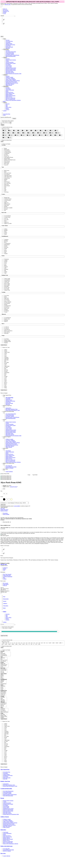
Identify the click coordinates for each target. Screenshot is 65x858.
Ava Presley (8, 398)
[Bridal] (6, 652)
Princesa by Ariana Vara (10, 459)
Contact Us (5, 567)
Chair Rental (8, 450)
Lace (5, 249)
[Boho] (4, 659)
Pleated (5, 206)
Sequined (6, 269)
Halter (5, 296)
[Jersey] (3, 689)
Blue (5, 361)
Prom (4, 596)
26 (19, 133)
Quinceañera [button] (5, 448)
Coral (5, 377)
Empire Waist (7, 318)
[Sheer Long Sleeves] (4, 712)
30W (29, 135)
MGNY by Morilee (9, 467)
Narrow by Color (6, 347)
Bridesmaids (6, 149)
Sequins (5, 253)
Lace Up (6, 218)
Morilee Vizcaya (9, 458)
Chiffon (5, 260)
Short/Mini (6, 286)
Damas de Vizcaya (9, 454)
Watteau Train (7, 290)
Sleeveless (6, 333)
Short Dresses (7, 185)
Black (5, 383)
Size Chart (3, 508)
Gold (5, 381)
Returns (4, 568)
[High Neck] (4, 699)
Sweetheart (6, 310)
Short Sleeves (7, 332)
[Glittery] (2, 674)
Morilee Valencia (9, 456)
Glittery (5, 229)
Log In (4, 13)
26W (17, 135)
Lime (5, 354)
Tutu (5, 190)
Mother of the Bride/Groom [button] (8, 463)
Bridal (5, 148)
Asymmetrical (7, 279)
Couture (7, 423)
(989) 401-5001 (4, 564)
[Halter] (4, 698)
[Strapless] (4, 717)
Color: (2, 496)
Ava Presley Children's (10, 440)
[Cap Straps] (4, 714)
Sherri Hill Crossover (10, 434)
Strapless (6, 309)
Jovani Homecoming (10, 414)
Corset (5, 201)
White (5, 387)
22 (9, 133)
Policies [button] (4, 611)
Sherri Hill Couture (9, 433)
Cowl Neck (6, 295)
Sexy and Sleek (7, 183)
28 (24, 133)
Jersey (5, 262)
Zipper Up (6, 222)
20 (4, 133)
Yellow (5, 349)
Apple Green (7, 352)
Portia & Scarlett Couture (11, 432)
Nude (5, 380)
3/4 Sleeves (6, 328)
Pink (5, 368)
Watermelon (6, 372)
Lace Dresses (7, 174)
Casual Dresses (7, 151)
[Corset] (4, 666)
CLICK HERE (17, 506)
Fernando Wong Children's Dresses (13, 442)
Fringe (5, 248)
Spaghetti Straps (7, 341)
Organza (6, 266)
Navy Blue (6, 362)
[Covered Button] (4, 669)
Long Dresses (7, 178)
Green (5, 353)
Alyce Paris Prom (9, 397)
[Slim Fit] (4, 706)
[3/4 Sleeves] (4, 709)
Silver (5, 386)
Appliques (6, 239)
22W (5, 135)
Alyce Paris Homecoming (11, 413)
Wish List (5, 8)
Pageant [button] (4, 419)
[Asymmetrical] (3, 692)
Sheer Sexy (6, 184)
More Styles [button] (5, 469)
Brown (5, 382)
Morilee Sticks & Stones (10, 457)
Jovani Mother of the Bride (11, 466)
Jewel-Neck (6, 299)
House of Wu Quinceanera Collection (13, 462)
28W (23, 135)
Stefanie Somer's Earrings (11, 421)
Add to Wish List (4, 507)
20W (58, 133)
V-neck (5, 312)
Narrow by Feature (6, 143)
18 (56, 130)
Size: (1, 491)
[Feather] (3, 688)
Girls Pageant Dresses (8, 157)
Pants (5, 180)
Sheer (5, 220)
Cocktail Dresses (7, 152)
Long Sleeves (7, 329)
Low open (6, 219)
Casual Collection (9, 471)
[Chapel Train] (3, 694)
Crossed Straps (7, 217)
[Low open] (4, 672)
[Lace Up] (4, 671)
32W (35, 135)
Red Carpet (6, 163)
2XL (10, 137)
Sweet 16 (6, 164)
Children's (5, 603)
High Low (6, 202)
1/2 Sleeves (6, 327)
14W (40, 133)
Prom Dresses (7, 161)
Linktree (4, 578)
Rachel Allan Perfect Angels (11, 443)
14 (46, 130)
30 (29, 133)
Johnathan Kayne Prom (10, 401)
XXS (41, 135)
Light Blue (6, 358)
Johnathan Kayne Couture (11, 429)
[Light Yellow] (11, 499)
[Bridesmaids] (6, 653)
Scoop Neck (6, 307)
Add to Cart (3, 504)
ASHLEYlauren (9, 399)
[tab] (33, 400)
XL (4, 137)
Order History (6, 584)
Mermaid (6, 320)
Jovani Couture (9, 428)
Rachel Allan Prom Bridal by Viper (13, 410)
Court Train (6, 282)
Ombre (5, 232)
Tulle (5, 273)
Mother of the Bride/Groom (9, 159)
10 (37, 130)
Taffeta (5, 271)
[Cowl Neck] (4, 697)
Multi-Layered (7, 204)
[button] (4, 39)
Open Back (6, 205)
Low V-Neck (7, 300)
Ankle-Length (7, 278)
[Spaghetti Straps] (4, 716)
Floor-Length (7, 283)
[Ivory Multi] (6, 499)
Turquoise (6, 357)
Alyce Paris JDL (9, 465)
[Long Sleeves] (4, 710)
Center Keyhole (7, 200)
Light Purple (6, 366)
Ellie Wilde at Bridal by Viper (11, 409)
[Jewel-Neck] (4, 700)
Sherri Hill (8, 404)
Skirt (5, 187)
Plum (5, 373)
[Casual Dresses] (6, 654)
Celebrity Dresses (7, 198)
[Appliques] (3, 680)
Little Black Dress (8, 175)
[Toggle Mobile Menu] (1, 593)
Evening (6, 154)
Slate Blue (6, 359)
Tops (5, 189)
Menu (2, 36)
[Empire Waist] (4, 704)
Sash (5, 252)
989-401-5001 (7, 4)
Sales (4, 569)
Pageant (4, 601)
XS (47, 135)
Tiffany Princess (9, 447)
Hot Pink (6, 370)
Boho (5, 171)
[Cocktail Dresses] (6, 655)
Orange (5, 376)
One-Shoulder (7, 303)
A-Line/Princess (7, 317)
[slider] (58, 631)
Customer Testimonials (7, 576)
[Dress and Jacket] (4, 660)
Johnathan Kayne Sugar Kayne (12, 444)
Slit (5, 210)
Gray (5, 385)
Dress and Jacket (7, 173)
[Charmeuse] (3, 686)
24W (11, 135)
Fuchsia (5, 371)
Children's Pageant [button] (7, 436)
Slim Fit (5, 321)
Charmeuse (6, 259)
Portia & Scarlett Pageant (11, 431)
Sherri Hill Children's (10, 446)
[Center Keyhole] (4, 665)
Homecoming (7, 158)
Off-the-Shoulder (7, 301)
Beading (6, 240)
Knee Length (7, 285)
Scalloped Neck (7, 305)
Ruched (5, 209)
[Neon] (2, 677)
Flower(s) (6, 247)
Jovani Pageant (9, 427)
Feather (5, 245)
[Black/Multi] (4, 499)
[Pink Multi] (9, 499)
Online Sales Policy (4, 509)
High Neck (6, 298)
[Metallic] (2, 675)
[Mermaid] (4, 705)
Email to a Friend (4, 510)
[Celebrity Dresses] (4, 664)
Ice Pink (6, 367)
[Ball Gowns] (4, 657)
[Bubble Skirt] (4, 663)
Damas (7, 453)
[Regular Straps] (4, 715)
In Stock (15, 486)
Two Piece (6, 192)
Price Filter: (5, 122)
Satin (5, 268)
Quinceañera (5, 605)
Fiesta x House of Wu (10, 455)
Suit (5, 188)
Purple (5, 363)
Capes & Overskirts (9, 424)
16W (46, 133)
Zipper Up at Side (7, 223)
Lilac (5, 364)
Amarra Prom (8, 408)
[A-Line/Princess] (4, 703)
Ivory (5, 378)
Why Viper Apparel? (7, 574)
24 (14, 133)
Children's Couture (9, 439)
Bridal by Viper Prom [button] (7, 405)
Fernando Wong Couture (11, 425)
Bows (5, 242)
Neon (5, 231)
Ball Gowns (6, 170)
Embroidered (7, 244)
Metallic (6, 230)
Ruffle (5, 251)
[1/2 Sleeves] (4, 708)
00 (10, 130)
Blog (4, 577)
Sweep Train (6, 287)
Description (5, 513)
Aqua (5, 356)
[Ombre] (2, 678)
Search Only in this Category (8, 120)
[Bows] (3, 682)
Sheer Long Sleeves (8, 330)
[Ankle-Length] (3, 691)
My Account (5, 10)
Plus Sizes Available (8, 207)
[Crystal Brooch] (3, 683)
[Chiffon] (3, 687)
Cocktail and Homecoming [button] (8, 411)
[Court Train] (3, 695)
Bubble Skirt (6, 197)
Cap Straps (6, 338)
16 (51, 130)
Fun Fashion (8, 426)
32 (34, 133)
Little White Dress (8, 176)
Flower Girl (6, 156)
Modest (5, 179)
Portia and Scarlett (9, 403)
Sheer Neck (6, 308)
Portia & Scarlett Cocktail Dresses (12, 417)
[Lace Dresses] (4, 661)
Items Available (6, 514)
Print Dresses (7, 181)
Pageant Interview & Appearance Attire (13, 435)
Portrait (5, 304)
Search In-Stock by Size (7, 127)
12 (41, 130)
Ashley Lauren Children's (11, 441)
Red (5, 375)
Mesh (5, 265)
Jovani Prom (8, 402)
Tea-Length (6, 288)
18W (52, 133)
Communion (6, 153)
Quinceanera (6, 162)
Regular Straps (7, 340)
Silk (5, 270)
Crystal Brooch (7, 243)
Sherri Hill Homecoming (10, 418)
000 (5, 130)
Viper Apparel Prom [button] (7, 395)
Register (4, 12)
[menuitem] (33, 9)
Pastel (5, 234)
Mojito (5, 351)
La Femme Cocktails (10, 416)
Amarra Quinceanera (10, 451)
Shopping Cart (6, 11)
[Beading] (3, 681)
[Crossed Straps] (4, 670)
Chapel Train (7, 281)
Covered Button (7, 215)
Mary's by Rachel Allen (10, 461)
